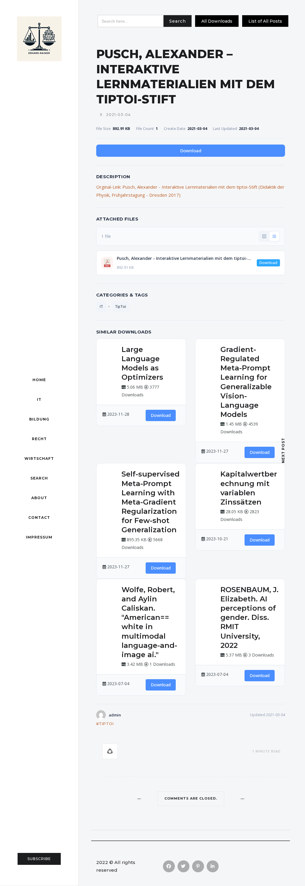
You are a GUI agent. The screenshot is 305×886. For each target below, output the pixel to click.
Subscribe (39, 858)
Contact (39, 517)
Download (190, 150)
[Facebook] (169, 866)
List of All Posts (265, 21)
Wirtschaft (39, 458)
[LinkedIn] (213, 866)
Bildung (39, 419)
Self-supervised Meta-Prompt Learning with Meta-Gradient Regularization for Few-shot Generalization (151, 502)
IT (39, 399)
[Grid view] (264, 236)
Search (39, 478)
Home (39, 380)
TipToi (120, 306)
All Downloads (216, 21)
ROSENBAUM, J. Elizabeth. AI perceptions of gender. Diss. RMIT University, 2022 (249, 617)
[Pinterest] (198, 866)
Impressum (39, 537)
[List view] (274, 236)
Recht (39, 439)
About (39, 498)
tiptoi (106, 723)
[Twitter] (183, 866)
